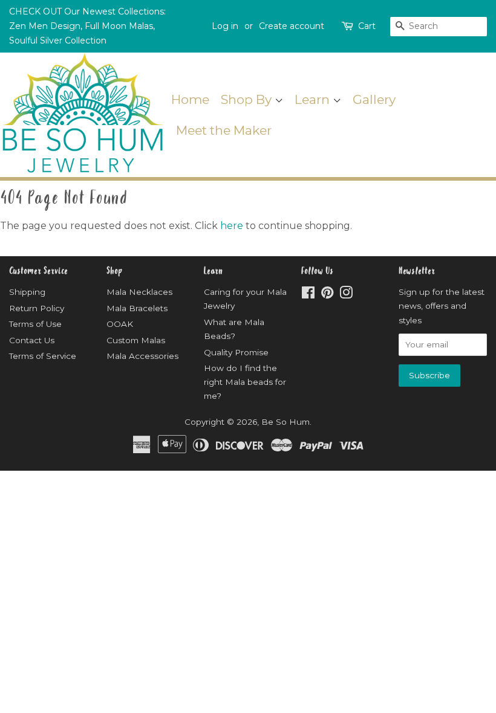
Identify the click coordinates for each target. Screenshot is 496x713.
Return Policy (36, 308)
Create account (291, 26)
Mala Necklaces (139, 292)
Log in (225, 26)
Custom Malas (135, 340)
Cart (367, 26)
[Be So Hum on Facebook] (308, 295)
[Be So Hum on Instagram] (346, 295)
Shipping (27, 292)
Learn (314, 99)
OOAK (119, 324)
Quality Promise (236, 352)
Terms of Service (42, 356)
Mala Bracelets (137, 308)
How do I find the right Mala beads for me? (245, 382)
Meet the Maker (224, 130)
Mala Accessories (142, 356)
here (231, 225)
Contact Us (31, 340)
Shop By (248, 99)
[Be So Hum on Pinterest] (327, 295)
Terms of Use (35, 324)
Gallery (374, 99)
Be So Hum (285, 422)
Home (190, 99)
